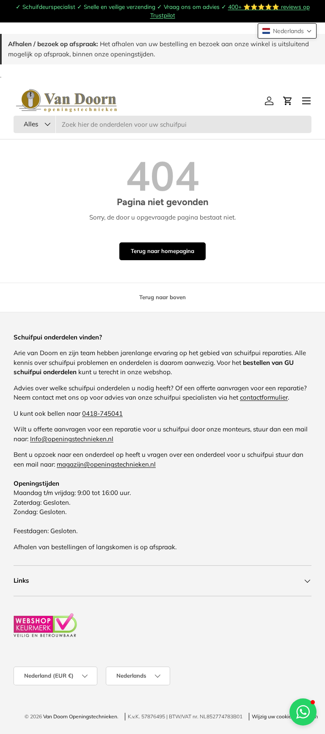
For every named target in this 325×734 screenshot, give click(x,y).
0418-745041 (102, 413)
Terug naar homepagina (162, 250)
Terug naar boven (162, 297)
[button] (287, 31)
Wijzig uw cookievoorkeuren (285, 716)
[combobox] (162, 124)
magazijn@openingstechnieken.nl (106, 464)
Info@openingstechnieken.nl (71, 439)
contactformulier (264, 397)
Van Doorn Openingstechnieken (80, 716)
